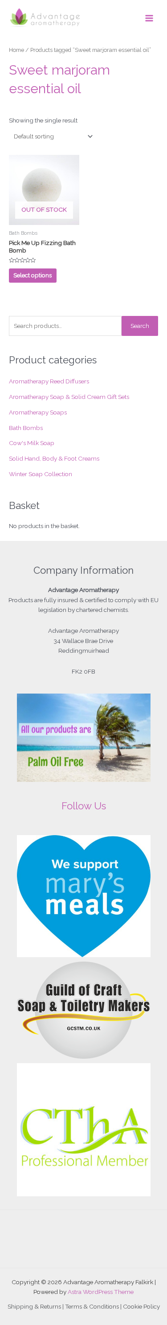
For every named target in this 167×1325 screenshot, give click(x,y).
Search (139, 325)
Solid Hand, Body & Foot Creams (54, 458)
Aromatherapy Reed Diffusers (49, 381)
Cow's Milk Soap (31, 442)
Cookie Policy (141, 1306)
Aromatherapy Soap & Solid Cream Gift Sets (69, 396)
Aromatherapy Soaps (38, 412)
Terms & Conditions (92, 1306)
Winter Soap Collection (40, 473)
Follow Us (83, 806)
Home (16, 50)
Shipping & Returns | (36, 1306)
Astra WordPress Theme (101, 1291)
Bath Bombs (26, 427)
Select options (32, 275)
